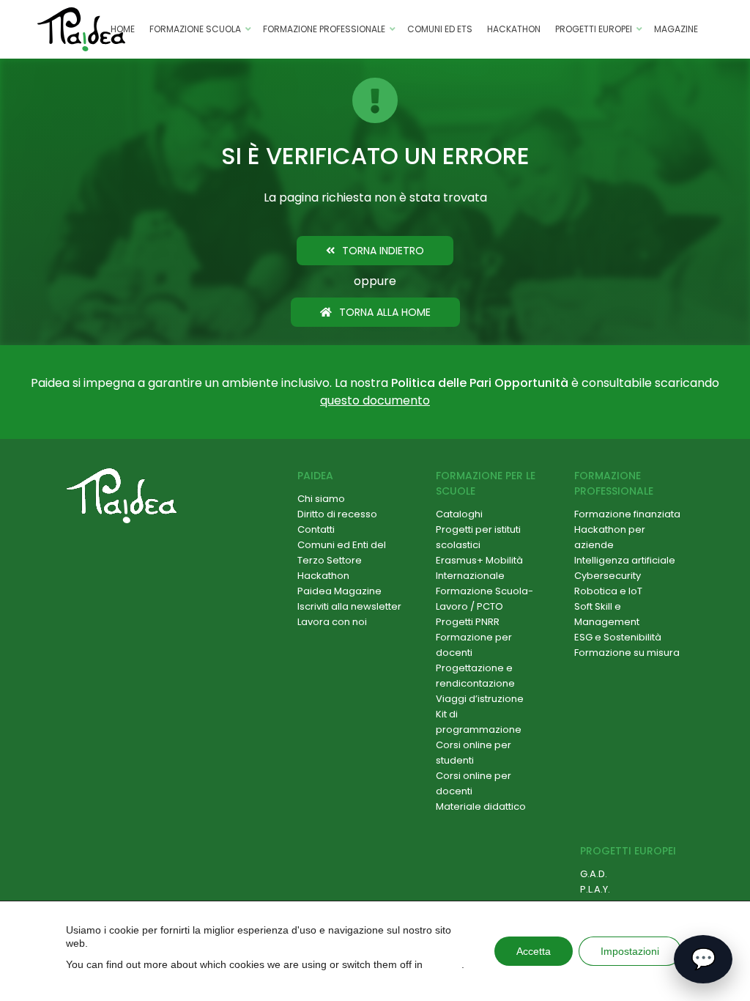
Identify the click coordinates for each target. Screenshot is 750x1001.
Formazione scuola (195, 29)
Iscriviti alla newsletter (349, 606)
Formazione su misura (627, 653)
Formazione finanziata (627, 514)
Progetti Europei (593, 29)
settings (443, 964)
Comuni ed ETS (439, 29)
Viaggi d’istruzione (480, 699)
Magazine (676, 29)
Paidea (315, 475)
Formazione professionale (324, 29)
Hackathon (514, 29)
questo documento (375, 400)
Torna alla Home (385, 312)
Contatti (316, 529)
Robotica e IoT (608, 591)
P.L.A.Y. (595, 889)
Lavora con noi (332, 622)
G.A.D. (593, 874)
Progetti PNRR (468, 622)
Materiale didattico (481, 806)
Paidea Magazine (339, 591)
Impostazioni (630, 951)
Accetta (533, 951)
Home (123, 29)
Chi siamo (321, 499)
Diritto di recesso (337, 514)
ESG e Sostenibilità (617, 637)
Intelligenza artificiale (624, 560)
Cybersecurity (607, 576)
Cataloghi (459, 514)
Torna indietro (383, 250)
